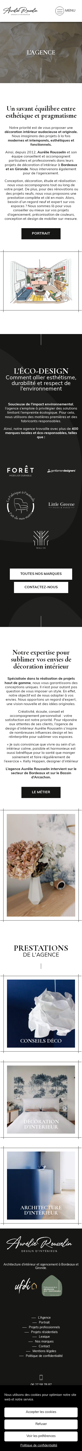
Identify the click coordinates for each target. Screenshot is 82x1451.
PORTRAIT (41, 233)
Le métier (41, 792)
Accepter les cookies (41, 1412)
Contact (44, 1346)
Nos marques (44, 1341)
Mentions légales (44, 1351)
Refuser (41, 1424)
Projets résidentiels (44, 1332)
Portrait (44, 1322)
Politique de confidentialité (38, 1445)
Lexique (44, 1337)
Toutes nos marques (41, 574)
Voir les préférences (41, 1436)
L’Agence (44, 1318)
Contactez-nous (41, 587)
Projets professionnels (44, 1327)
